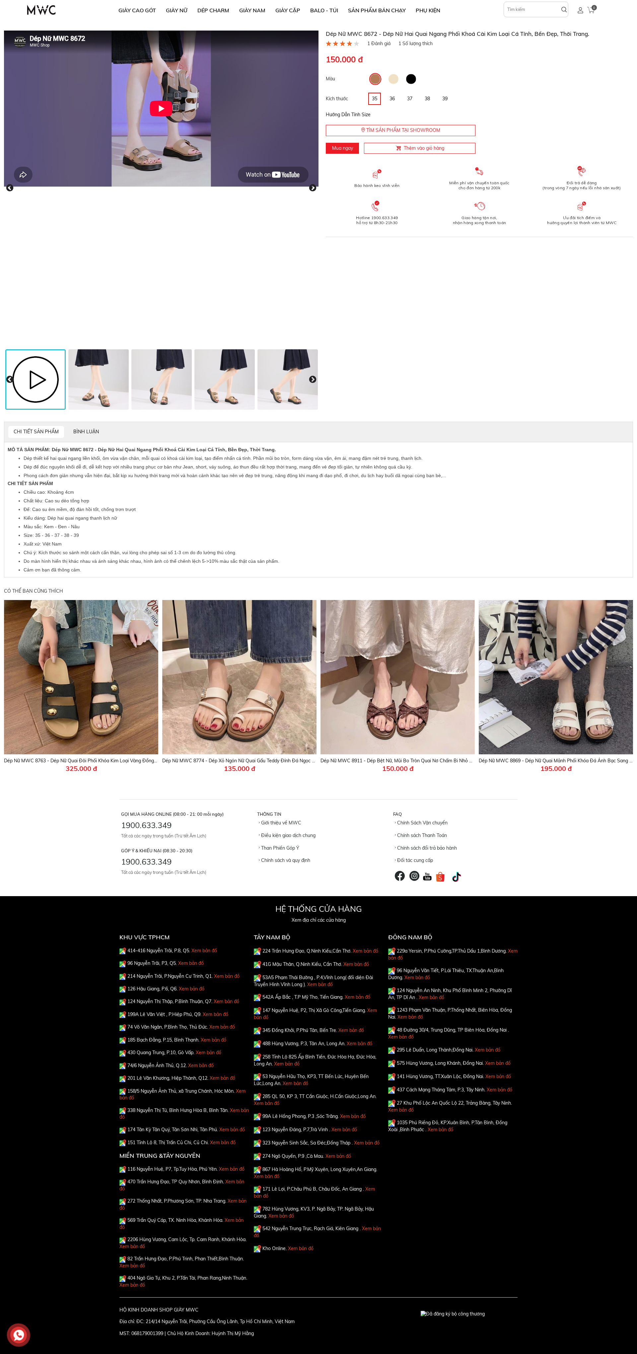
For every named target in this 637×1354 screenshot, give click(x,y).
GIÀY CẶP (287, 10)
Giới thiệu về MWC (280, 823)
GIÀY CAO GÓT (137, 10)
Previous (10, 188)
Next (313, 188)
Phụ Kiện (428, 10)
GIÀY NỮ (176, 10)
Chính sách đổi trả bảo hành (426, 848)
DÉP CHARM (213, 10)
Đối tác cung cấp (414, 860)
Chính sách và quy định (285, 860)
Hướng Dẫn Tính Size (348, 115)
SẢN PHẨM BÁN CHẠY (377, 10)
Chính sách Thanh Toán (421, 835)
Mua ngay (342, 148)
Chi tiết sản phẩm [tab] (36, 432)
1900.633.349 (146, 825)
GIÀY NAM (252, 10)
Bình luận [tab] (86, 432)
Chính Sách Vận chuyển (422, 823)
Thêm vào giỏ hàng (424, 148)
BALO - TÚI (324, 10)
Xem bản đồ (204, 951)
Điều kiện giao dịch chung (288, 835)
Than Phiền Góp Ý (279, 848)
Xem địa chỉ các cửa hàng (319, 920)
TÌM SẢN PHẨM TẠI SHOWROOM (402, 130)
